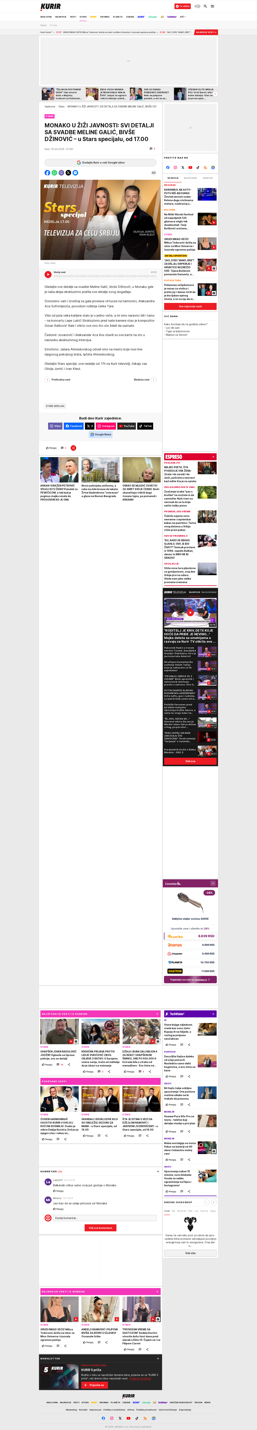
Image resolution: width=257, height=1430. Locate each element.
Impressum (95, 1409)
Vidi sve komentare (100, 1227)
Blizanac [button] (181, 1210)
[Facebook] (168, 167)
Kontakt (83, 1409)
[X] (183, 167)
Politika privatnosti (146, 1409)
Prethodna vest (61, 379)
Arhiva (130, 1409)
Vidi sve (190, 761)
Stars (62, 106)
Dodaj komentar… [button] (66, 1218)
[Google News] (213, 167)
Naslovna (49, 106)
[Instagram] (175, 167)
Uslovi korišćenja (168, 1409)
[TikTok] (198, 167)
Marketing (71, 1409)
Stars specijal (55, 406)
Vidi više (190, 1253)
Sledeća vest (141, 379)
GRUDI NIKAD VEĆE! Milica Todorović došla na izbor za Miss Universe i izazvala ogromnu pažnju (66, 32)
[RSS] (205, 167)
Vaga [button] (213, 1210)
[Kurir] (50, 6)
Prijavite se (97, 1385)
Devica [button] (204, 1210)
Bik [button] (173, 1210)
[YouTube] (190, 167)
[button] (152, 149)
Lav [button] (196, 1210)
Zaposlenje (185, 1409)
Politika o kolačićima (114, 1409)
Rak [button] (190, 1210)
